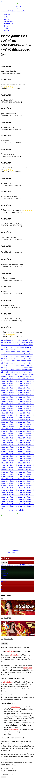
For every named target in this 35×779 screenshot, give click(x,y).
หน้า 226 (6, 422)
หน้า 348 (17, 467)
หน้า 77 (19, 365)
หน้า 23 (9, 347)
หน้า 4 (20, 340)
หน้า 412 (6, 492)
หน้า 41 (3, 354)
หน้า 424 (6, 497)
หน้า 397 (23, 485)
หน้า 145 (23, 390)
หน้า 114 (17, 379)
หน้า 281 (12, 442)
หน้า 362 (29, 472)
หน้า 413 (12, 492)
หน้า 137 (12, 388)
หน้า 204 (17, 413)
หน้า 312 (17, 454)
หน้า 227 (12, 422)
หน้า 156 (17, 395)
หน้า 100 (5, 374)
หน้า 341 (12, 465)
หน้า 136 (6, 388)
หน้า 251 (12, 431)
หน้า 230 (29, 422)
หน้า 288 (17, 445)
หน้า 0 (3, 340)
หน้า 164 (29, 397)
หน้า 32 (22, 349)
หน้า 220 (6, 420)
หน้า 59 (27, 358)
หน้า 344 (29, 465)
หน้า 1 (7, 340)
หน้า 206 (29, 413)
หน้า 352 (6, 470)
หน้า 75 (9, 365)
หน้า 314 (29, 454)
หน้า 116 (29, 379)
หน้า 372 (17, 476)
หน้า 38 (19, 351)
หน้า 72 (27, 363)
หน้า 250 (6, 431)
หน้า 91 (24, 370)
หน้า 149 (12, 392)
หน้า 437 (12, 501)
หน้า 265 (23, 435)
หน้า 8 (3, 342)
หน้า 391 (23, 483)
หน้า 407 (12, 490)
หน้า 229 (23, 422)
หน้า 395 (12, 485)
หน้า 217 (23, 417)
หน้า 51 (19, 356)
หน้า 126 (17, 383)
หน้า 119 (12, 381)
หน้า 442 (6, 504)
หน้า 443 (12, 504)
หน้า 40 (29, 351)
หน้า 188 (29, 406)
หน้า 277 (23, 440)
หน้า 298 (6, 449)
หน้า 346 (6, 467)
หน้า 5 (24, 340)
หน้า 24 (14, 347)
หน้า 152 (29, 392)
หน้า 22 (5, 347)
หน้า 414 (17, 492)
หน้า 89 (14, 370)
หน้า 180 (17, 404)
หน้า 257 (12, 433)
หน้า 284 (29, 442)
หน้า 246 (17, 429)
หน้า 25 (19, 347)
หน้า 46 (27, 354)
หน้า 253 (23, 431)
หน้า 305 (12, 451)
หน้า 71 (22, 363)
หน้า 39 (24, 351)
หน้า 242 (29, 426)
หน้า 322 (6, 458)
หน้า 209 (12, 415)
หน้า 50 (14, 356)
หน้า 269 (12, 438)
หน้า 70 (18, 363)
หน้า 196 (6, 410)
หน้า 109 (23, 376)
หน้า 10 (11, 342)
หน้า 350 (29, 467)
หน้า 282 (17, 442)
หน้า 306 (17, 451)
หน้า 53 (29, 356)
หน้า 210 (17, 415)
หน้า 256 (6, 433)
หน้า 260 (29, 433)
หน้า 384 (17, 481)
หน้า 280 (6, 442)
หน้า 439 (23, 501)
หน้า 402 (17, 488)
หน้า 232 (6, 424)
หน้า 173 (12, 401)
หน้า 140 (29, 388)
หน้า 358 (6, 472)
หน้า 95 (13, 372)
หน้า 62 (9, 361)
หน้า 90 (19, 370)
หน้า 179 (12, 404)
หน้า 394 (6, 485)
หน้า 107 (12, 376)
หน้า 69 (13, 363)
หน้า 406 (6, 490)
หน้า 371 (12, 476)
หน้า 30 (13, 349)
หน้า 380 (29, 479)
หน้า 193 (23, 408)
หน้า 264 (17, 435)
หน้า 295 (23, 447)
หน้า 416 (29, 492)
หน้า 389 (12, 483)
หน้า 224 (29, 420)
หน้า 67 (3, 363)
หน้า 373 (23, 476)
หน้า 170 (29, 399)
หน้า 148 (6, 392)
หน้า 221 (12, 420)
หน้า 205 (23, 413)
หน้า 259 (23, 433)
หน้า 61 (5, 361)
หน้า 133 (23, 386)
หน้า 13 (26, 342)
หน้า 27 (29, 347)
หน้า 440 (29, 501)
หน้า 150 (17, 392)
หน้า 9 (7, 342)
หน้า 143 (12, 390)
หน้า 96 (18, 372)
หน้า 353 (12, 470)
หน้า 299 (12, 449)
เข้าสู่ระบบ (13, 11)
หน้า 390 (17, 483)
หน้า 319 (23, 456)
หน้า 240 (17, 426)
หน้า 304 (6, 451)
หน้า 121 (23, 381)
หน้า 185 (12, 406)
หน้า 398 (29, 485)
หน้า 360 (17, 472)
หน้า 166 (6, 399)
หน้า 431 (12, 499)
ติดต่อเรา (7, 30)
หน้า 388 (6, 483)
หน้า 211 (23, 415)
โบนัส (6, 17)
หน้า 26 (24, 347)
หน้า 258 (17, 433)
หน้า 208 (6, 415)
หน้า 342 (17, 465)
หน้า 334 (6, 463)
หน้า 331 (23, 460)
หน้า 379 (23, 479)
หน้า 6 (28, 340)
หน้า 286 (6, 445)
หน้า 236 (29, 424)
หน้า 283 (23, 442)
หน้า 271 (23, 438)
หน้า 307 (23, 451)
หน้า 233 (12, 424)
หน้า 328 (6, 460)
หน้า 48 (5, 356)
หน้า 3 (15, 340)
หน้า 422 (29, 495)
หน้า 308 (29, 451)
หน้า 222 (17, 420)
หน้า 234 (17, 424)
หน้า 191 (12, 408)
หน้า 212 (29, 415)
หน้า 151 (23, 392)
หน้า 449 (12, 506)
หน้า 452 (29, 506)
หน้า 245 (12, 429)
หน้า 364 (6, 474)
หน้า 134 (29, 386)
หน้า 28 (3, 349)
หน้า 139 (23, 388)
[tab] (17, 66)
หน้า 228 (17, 422)
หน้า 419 (12, 495)
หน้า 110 (29, 376)
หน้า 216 (17, 417)
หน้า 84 (22, 367)
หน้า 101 (11, 374)
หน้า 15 (3, 345)
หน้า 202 (6, 413)
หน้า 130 (6, 386)
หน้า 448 (6, 506)
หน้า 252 (17, 431)
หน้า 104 (28, 374)
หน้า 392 (29, 483)
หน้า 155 (12, 395)
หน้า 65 (24, 361)
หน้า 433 (23, 499)
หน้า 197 (12, 410)
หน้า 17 (13, 345)
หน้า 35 (5, 351)
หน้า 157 (23, 395)
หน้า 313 (23, 454)
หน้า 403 (23, 488)
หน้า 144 (17, 390)
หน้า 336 (17, 463)
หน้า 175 (23, 401)
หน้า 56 (13, 358)
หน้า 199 (23, 410)
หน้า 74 (5, 365)
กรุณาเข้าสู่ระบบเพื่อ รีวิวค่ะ (17, 510)
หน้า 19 (22, 345)
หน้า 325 (23, 458)
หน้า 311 (12, 454)
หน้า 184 (6, 406)
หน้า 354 (17, 470)
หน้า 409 (23, 490)
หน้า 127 (23, 383)
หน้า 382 (6, 481)
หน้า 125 (12, 383)
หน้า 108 (17, 376)
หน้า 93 (3, 372)
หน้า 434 (29, 499)
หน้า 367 (23, 474)
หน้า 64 (19, 361)
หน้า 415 (23, 492)
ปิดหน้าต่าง (4, 562)
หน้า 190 (6, 408)
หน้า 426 (17, 497)
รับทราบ (3, 777)
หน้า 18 (18, 345)
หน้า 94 (8, 372)
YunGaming (11, 552)
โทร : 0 (17, 6)
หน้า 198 (17, 410)
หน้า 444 (17, 504)
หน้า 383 (12, 481)
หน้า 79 (29, 365)
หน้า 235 (23, 424)
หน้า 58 (22, 358)
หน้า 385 (23, 481)
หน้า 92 (29, 370)
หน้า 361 (23, 472)
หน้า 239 (12, 426)
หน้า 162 (17, 397)
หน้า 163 (23, 397)
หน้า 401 (12, 488)
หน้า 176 (29, 401)
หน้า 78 (24, 365)
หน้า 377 (12, 479)
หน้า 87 (5, 370)
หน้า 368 (29, 474)
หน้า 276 (17, 440)
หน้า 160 (6, 397)
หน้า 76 (14, 365)
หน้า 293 (12, 447)
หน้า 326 (29, 458)
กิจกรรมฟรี (7, 26)
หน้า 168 (17, 399)
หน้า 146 (29, 390)
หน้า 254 (29, 431)
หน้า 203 (12, 413)
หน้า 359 (12, 472)
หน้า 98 (27, 372)
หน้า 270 (17, 438)
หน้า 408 (17, 490)
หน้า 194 (29, 408)
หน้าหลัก (7, 14)
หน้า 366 (17, 474)
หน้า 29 (8, 349)
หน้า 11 (16, 342)
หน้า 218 (29, 417)
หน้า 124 (6, 383)
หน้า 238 (6, 426)
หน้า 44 (18, 354)
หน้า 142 (6, 390)
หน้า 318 (17, 456)
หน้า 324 (17, 458)
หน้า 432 (17, 499)
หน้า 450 (17, 506)
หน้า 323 (12, 458)
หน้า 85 (27, 367)
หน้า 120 (17, 381)
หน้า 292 (6, 447)
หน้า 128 (29, 383)
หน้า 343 (23, 465)
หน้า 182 (29, 404)
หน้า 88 (9, 370)
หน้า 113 (12, 379)
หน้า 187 (23, 406)
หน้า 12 (21, 342)
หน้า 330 (17, 460)
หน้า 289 (23, 445)
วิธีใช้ (6, 28)
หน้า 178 (6, 404)
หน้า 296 (29, 447)
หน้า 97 (22, 372)
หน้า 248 (29, 429)
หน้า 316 (6, 456)
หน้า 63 (14, 361)
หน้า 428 (29, 497)
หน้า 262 (6, 435)
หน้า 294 (17, 447)
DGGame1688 (15, 550)
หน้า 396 (17, 485)
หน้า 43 (13, 354)
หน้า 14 (31, 342)
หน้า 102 (16, 374)
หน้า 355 (23, 470)
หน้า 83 (18, 367)
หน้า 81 (8, 367)
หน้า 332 (29, 460)
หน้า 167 (12, 399)
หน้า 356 (29, 470)
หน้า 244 (6, 429)
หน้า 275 (12, 440)
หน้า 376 (6, 479)
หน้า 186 (17, 406)
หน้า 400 (6, 488)
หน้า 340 (6, 465)
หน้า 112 (6, 379)
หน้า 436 (6, 501)
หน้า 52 (24, 356)
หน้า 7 (32, 340)
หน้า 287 (12, 445)
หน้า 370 (6, 476)
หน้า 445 (23, 504)
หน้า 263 (12, 435)
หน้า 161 (12, 397)
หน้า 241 (23, 426)
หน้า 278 (29, 440)
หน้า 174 (17, 401)
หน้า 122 (29, 381)
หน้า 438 (17, 501)
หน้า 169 (23, 399)
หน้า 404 (29, 488)
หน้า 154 (6, 395)
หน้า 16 (8, 345)
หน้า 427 (23, 497)
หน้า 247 (23, 429)
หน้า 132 (17, 386)
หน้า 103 (22, 374)
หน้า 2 (11, 340)
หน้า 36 (9, 351)
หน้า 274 (6, 440)
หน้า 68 (8, 363)
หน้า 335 (12, 463)
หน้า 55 (8, 358)
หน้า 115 (23, 379)
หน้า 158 (29, 395)
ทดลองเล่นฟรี (5, 11)
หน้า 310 (6, 454)
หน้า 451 (23, 506)
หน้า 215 (12, 417)
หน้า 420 (17, 495)
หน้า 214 (6, 417)
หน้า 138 (17, 388)
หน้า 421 (23, 495)
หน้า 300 (17, 449)
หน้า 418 (6, 495)
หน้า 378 (17, 479)
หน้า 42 (8, 354)
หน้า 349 (23, 467)
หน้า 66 (29, 361)
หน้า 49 (9, 356)
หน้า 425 (12, 497)
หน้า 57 (18, 358)
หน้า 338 (29, 463)
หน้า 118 (6, 381)
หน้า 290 (29, 445)
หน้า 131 (12, 386)
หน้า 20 (27, 345)
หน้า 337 (23, 463)
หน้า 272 (29, 438)
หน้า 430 (6, 499)
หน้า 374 (29, 476)
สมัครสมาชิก (21, 11)
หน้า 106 (6, 376)
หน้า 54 (3, 358)
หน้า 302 (29, 449)
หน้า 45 (22, 354)
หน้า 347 (12, 467)
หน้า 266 (29, 435)
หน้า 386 (29, 481)
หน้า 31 (18, 349)
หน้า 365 (12, 474)
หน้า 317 (12, 456)
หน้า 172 (6, 401)
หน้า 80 (3, 367)
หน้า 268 (6, 438)
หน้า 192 (17, 408)
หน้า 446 (29, 504)
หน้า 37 (14, 351)
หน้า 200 (29, 410)
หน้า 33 (27, 349)
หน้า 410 (29, 490)
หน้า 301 (23, 449)
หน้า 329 (12, 460)
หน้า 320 (29, 456)
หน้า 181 (23, 404)
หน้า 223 (23, 420)
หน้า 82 (13, 367)
